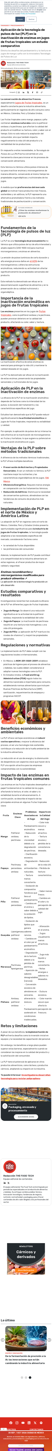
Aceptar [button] (20, 19)
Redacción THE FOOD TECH (18, 63)
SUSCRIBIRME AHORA (26, 1117)
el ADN (33, 261)
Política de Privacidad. (28, 13)
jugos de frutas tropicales (28, 102)
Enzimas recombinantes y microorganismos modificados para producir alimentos (22, 575)
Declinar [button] (31, 19)
